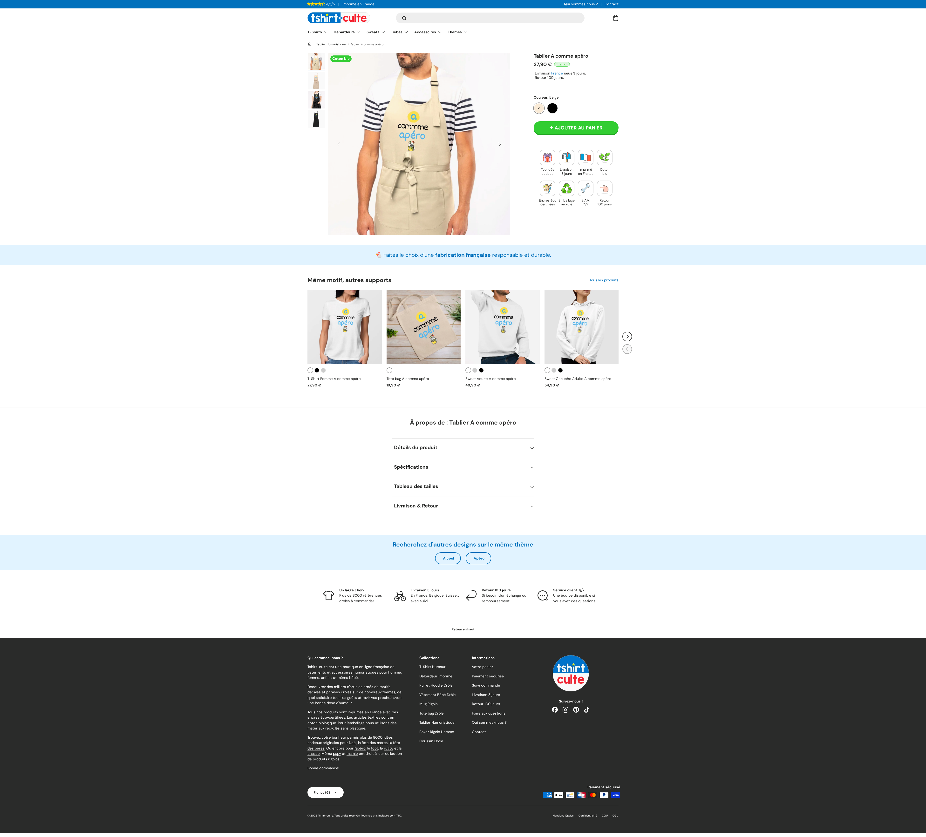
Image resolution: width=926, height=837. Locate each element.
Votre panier (482, 666)
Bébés (396, 32)
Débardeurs (344, 32)
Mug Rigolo (428, 704)
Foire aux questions (488, 713)
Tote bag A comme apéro (408, 378)
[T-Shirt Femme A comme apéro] (344, 327)
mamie (352, 753)
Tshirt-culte (325, 815)
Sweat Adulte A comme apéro (490, 378)
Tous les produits (604, 280)
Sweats (373, 32)
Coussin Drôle (431, 741)
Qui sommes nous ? (581, 4)
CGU (605, 815)
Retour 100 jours (486, 704)
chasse (313, 753)
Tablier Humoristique (331, 44)
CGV (616, 815)
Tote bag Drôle (431, 713)
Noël (352, 742)
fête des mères (375, 742)
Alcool (448, 558)
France (557, 73)
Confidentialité (588, 815)
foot (374, 748)
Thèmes (455, 32)
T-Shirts (314, 32)
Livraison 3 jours (486, 694)
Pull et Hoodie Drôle (436, 685)
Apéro (479, 558)
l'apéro (360, 748)
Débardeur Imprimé (435, 676)
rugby (388, 748)
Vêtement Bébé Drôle (437, 694)
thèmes (388, 692)
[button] (615, 18)
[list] (419, 144)
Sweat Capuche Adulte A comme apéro (578, 378)
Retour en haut (463, 629)
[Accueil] (309, 44)
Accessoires (425, 32)
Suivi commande (486, 685)
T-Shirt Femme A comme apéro (334, 378)
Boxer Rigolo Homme (436, 731)
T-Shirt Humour (432, 666)
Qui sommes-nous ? (489, 722)
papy (337, 753)
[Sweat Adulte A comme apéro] (502, 327)
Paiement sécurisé (488, 676)
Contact (612, 4)
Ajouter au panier (579, 128)
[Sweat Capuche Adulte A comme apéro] (582, 327)
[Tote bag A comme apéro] (424, 327)
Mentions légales (563, 815)
